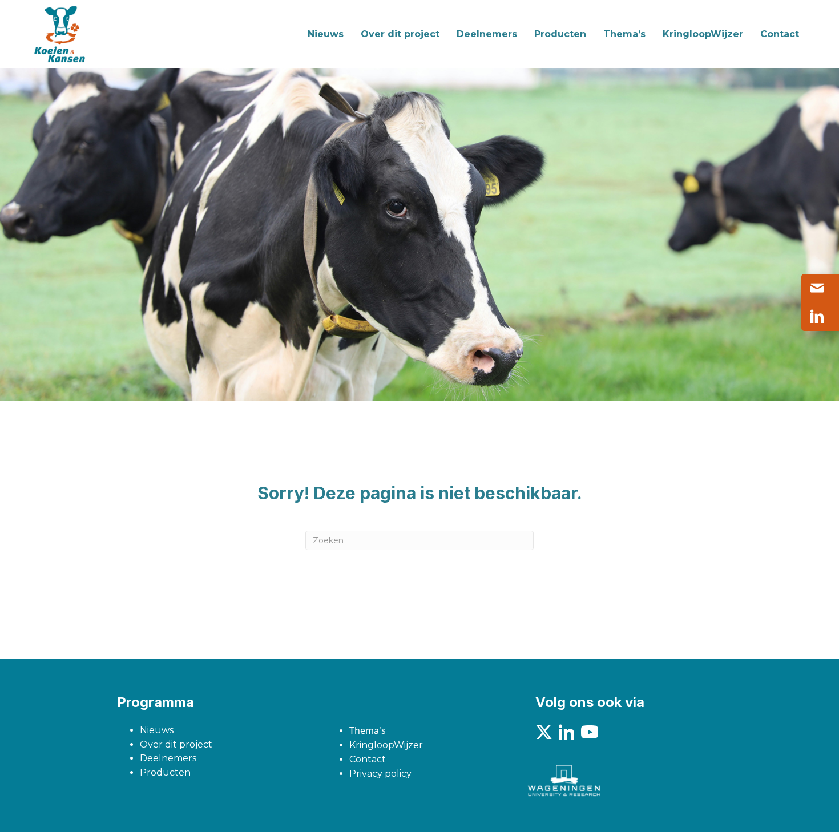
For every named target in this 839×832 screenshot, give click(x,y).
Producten (165, 772)
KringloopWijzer (386, 745)
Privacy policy (380, 773)
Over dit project (176, 744)
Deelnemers (168, 758)
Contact (367, 759)
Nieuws (157, 730)
